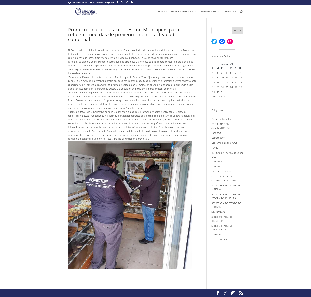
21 (240, 82)
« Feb (214, 96)
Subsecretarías (208, 11)
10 (222, 77)
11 (227, 77)
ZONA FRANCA (219, 239)
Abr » (222, 96)
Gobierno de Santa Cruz (224, 142)
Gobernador (218, 137)
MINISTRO (216, 166)
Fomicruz (216, 132)
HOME (214, 147)
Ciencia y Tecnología (222, 118)
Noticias (162, 11)
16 (218, 82)
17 (222, 82)
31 (222, 92)
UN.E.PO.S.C (230, 11)
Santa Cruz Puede (221, 171)
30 (218, 92)
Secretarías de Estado (182, 11)
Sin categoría (218, 211)
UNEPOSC (216, 234)
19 (231, 82)
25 (227, 87)
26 (231, 87)
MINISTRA (216, 161)
